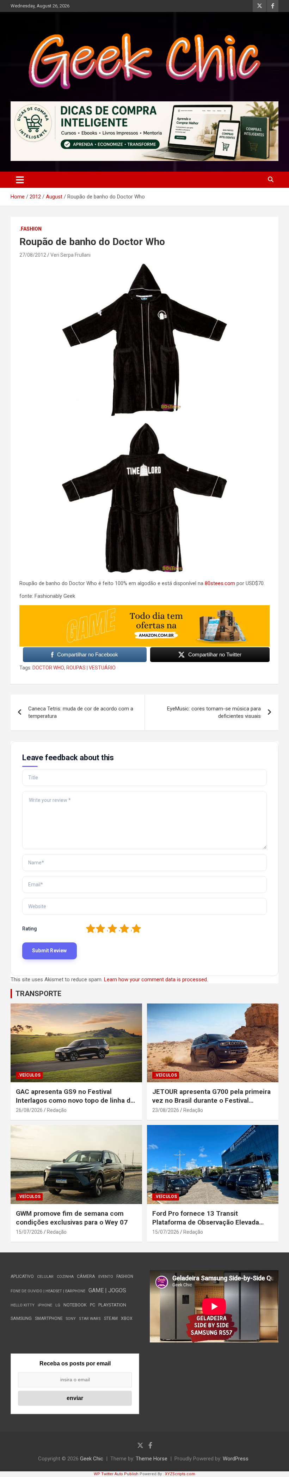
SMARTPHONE (49, 1318)
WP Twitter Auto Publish (116, 1474)
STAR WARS (90, 1318)
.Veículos (29, 1075)
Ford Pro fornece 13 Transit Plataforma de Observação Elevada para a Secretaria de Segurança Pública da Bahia (205, 1226)
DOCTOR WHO (48, 668)
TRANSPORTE (38, 993)
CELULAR (45, 1276)
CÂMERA (86, 1276)
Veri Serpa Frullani (70, 255)
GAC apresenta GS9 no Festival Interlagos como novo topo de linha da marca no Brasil (75, 1100)
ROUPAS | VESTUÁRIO (91, 668)
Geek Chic (91, 1458)
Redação (57, 1110)
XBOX (127, 1318)
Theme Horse (151, 1458)
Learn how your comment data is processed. (156, 979)
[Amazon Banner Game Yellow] (144, 609)
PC (92, 1305)
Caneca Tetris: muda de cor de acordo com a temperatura (80, 712)
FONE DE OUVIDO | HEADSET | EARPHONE (48, 1291)
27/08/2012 (32, 255)
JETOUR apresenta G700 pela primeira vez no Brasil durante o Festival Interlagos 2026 (211, 1100)
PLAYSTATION (112, 1305)
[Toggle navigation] (20, 180)
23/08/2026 (165, 1110)
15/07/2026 (29, 1232)
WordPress (235, 1458)
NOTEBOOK (75, 1305)
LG (57, 1305)
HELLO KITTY (23, 1305)
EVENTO (105, 1276)
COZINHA (65, 1276)
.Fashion (30, 229)
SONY (71, 1318)
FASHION (124, 1276)
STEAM (111, 1318)
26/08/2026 (29, 1110)
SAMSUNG (21, 1318)
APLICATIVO (22, 1276)
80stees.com (220, 583)
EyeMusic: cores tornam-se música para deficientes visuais (214, 712)
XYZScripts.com (180, 1474)
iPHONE (45, 1305)
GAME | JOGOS (107, 1290)
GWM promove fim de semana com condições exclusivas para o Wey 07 (72, 1217)
